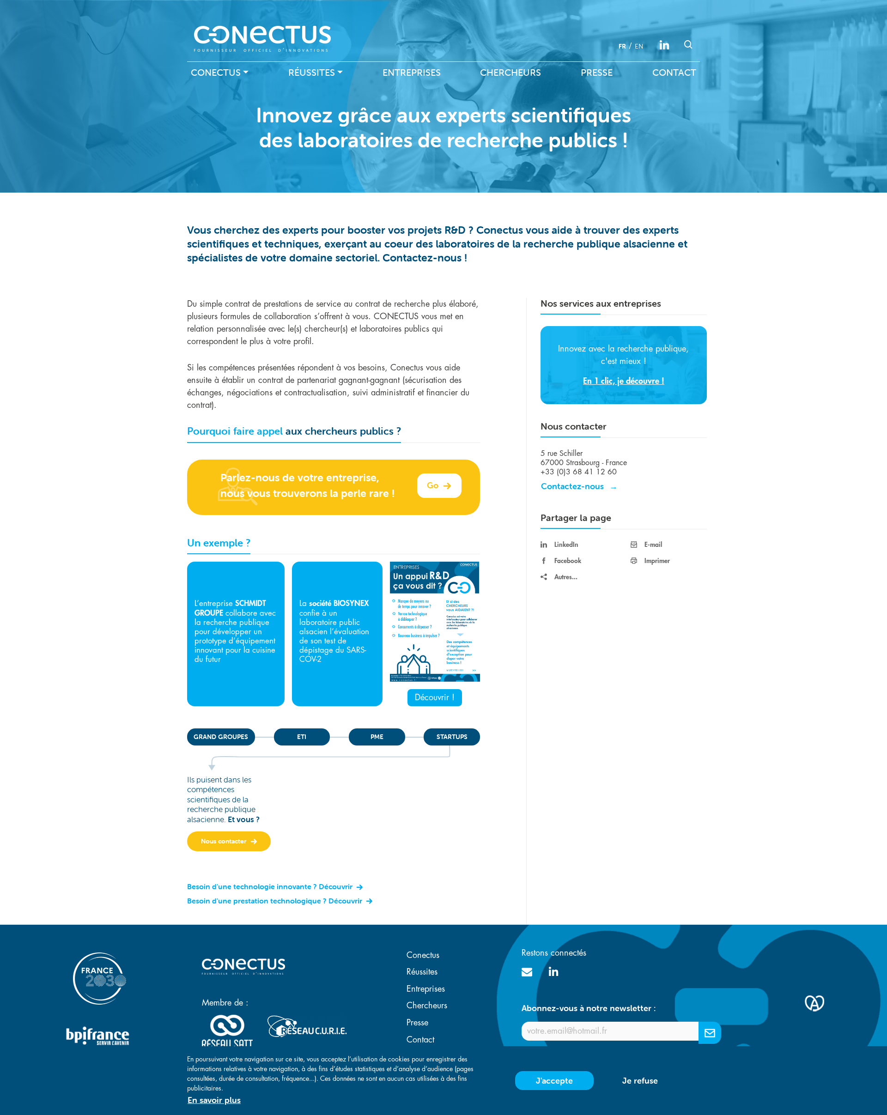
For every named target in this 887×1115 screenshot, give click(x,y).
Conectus (216, 72)
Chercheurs (510, 72)
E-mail (653, 544)
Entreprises (412, 72)
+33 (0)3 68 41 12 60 (579, 472)
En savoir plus (214, 1100)
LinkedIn (566, 544)
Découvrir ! (435, 697)
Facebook (567, 561)
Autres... (565, 577)
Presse (597, 72)
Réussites (311, 72)
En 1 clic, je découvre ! (623, 381)
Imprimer (657, 561)
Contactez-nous (572, 486)
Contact (674, 72)
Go (434, 485)
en (639, 46)
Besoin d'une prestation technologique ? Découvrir (275, 900)
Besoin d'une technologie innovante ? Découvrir (270, 886)
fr (622, 46)
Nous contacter (224, 841)
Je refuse (640, 1080)
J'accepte (554, 1080)
